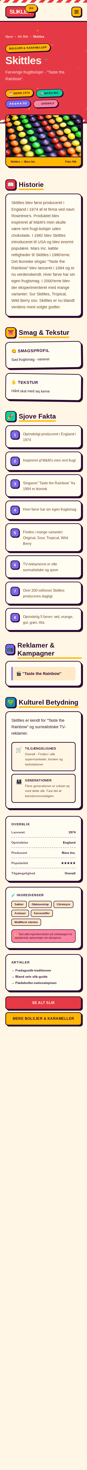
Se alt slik (43, 1003)
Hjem (9, 36)
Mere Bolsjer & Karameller (43, 1018)
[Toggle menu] (76, 12)
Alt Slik (23, 36)
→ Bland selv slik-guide (29, 976)
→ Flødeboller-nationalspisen (34, 983)
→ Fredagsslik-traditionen (31, 970)
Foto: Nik (71, 161)
